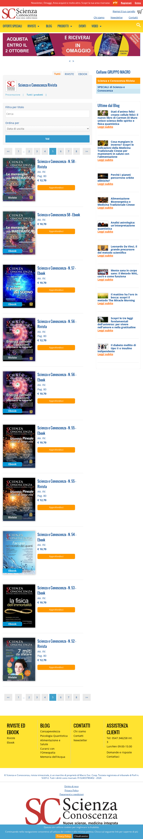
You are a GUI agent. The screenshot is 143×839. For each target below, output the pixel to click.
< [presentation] (70, 61)
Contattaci (113, 756)
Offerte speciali (12, 26)
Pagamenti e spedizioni (72, 794)
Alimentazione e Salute (50, 742)
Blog (49, 26)
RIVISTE (69, 74)
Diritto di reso (71, 786)
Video (95, 26)
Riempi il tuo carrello (124, 11)
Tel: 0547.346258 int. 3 (119, 740)
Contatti (133, 17)
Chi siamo (99, 17)
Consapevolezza (50, 731)
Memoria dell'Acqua (52, 757)
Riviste (32, 26)
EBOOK (82, 74)
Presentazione (12, 94)
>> (86, 151)
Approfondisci (56, 187)
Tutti (57, 74)
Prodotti (63, 26)
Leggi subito (105, 127)
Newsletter (117, 17)
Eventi (82, 26)
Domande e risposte (119, 752)
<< (8, 151)
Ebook (10, 742)
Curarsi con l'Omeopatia (47, 750)
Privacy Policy (64, 836)
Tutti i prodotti (35, 94)
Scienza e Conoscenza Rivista (116, 80)
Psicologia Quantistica (54, 736)
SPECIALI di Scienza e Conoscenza (111, 88)
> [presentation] (73, 61)
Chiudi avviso (81, 836)
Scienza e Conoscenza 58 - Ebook (58, 214)
